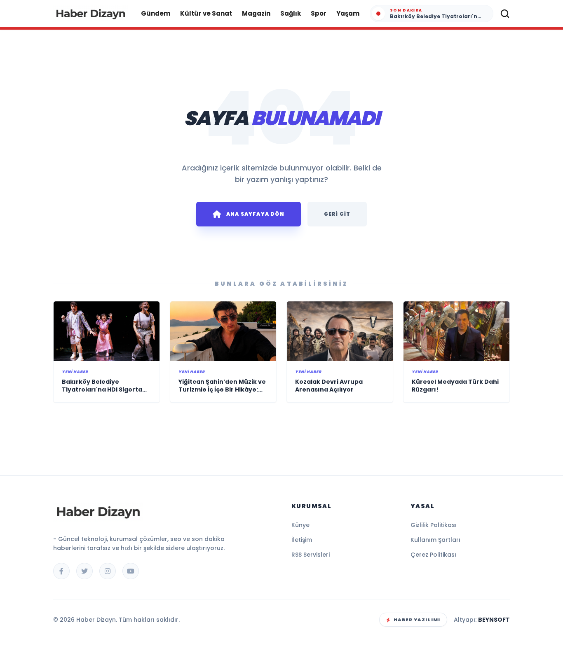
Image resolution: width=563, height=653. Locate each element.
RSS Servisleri (310, 554)
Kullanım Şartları (435, 540)
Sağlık (290, 13)
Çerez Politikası (433, 554)
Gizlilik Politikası (434, 525)
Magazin (256, 13)
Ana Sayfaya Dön (255, 213)
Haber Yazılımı (417, 619)
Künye (300, 525)
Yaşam (347, 13)
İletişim (301, 540)
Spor (318, 13)
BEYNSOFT (494, 620)
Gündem (155, 13)
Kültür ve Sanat (206, 13)
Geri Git (337, 213)
